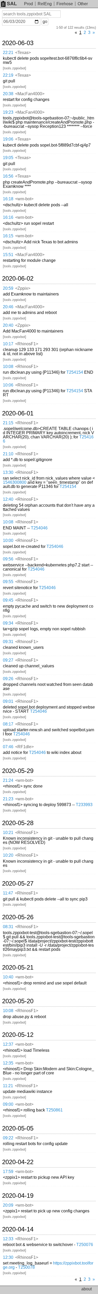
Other (83, 4)
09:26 (8, 678)
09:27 (8, 660)
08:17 (8, 724)
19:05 (8, 157)
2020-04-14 (17, 1229)
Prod (28, 4)
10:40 (8, 977)
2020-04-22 (17, 1162)
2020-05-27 (17, 883)
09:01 (8, 701)
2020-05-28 (17, 823)
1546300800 (14, 482)
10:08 (8, 366)
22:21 (8, 52)
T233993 (84, 804)
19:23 (8, 112)
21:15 (8, 423)
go (45, 21)
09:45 (8, 600)
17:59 (8, 1171)
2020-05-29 (17, 771)
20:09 (8, 1205)
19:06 (8, 139)
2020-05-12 (17, 1035)
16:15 (8, 236)
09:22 (8, 1138)
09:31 (8, 641)
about (86, 1289)
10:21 (8, 832)
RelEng (45, 4)
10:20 (8, 855)
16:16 (8, 217)
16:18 (8, 199)
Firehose (64, 4)
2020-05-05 (17, 1128)
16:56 (8, 176)
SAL (12, 3)
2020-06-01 (17, 413)
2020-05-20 (17, 1001)
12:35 (8, 1063)
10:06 (8, 385)
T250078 (26, 1267)
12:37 (8, 1044)
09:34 (8, 623)
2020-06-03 (17, 43)
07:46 (8, 747)
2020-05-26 (17, 917)
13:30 (8, 472)
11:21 (8, 1086)
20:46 (8, 307)
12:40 (8, 499)
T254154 (74, 372)
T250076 (84, 1244)
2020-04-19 (17, 1196)
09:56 (8, 559)
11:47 (8, 893)
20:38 (8, 94)
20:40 (8, 325)
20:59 (8, 288)
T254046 (39, 528)
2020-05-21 (17, 967)
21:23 (8, 799)
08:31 (8, 926)
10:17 (8, 344)
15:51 (8, 254)
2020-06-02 (17, 278)
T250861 (54, 1110)
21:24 (8, 780)
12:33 (8, 1239)
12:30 (8, 1257)
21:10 (8, 454)
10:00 (8, 540)
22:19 (8, 75)
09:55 (8, 581)
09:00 (8, 1104)
